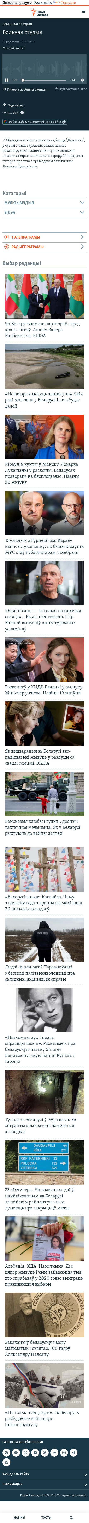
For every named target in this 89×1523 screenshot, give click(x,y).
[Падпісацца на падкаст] (45, 1453)
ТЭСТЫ (46, 1517)
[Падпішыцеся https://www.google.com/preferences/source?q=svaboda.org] (6, 1453)
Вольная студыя (17, 24)
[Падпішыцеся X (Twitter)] (26, 1453)
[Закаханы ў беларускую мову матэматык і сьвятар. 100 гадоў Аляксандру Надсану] (44, 1315)
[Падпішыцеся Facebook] (16, 1453)
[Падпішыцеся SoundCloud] (54, 1453)
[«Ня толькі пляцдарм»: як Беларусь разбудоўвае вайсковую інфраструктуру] (44, 1385)
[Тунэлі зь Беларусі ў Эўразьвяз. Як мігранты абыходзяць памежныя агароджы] (44, 1092)
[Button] (13, 106)
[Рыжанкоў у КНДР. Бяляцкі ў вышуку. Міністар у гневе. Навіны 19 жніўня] (44, 659)
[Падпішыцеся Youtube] (35, 1453)
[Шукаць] (71, 1518)
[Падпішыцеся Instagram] (64, 1453)
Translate (68, 3)
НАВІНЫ (19, 1517)
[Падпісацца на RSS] (6, 1462)
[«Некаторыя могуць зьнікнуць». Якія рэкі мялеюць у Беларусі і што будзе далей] (44, 366)
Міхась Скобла (13, 48)
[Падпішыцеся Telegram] (73, 1453)
